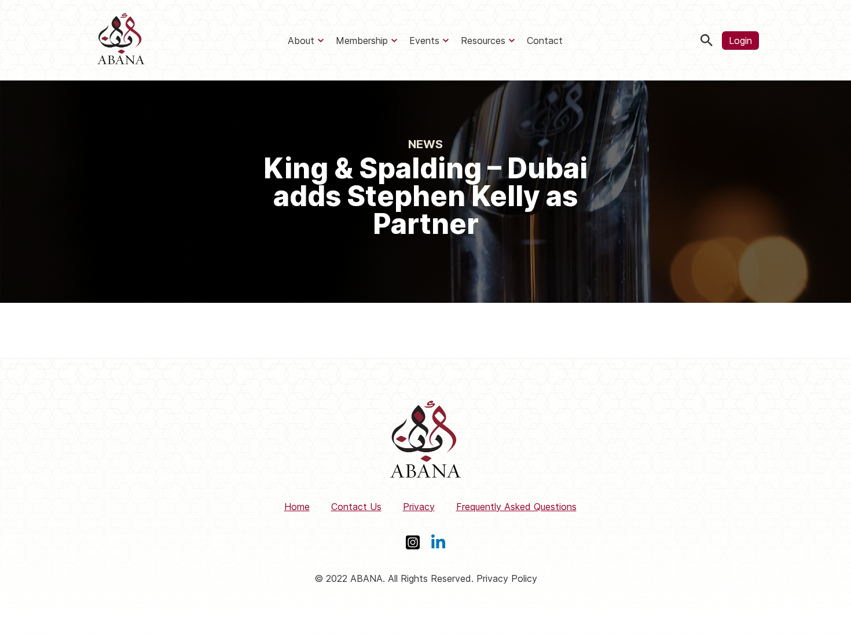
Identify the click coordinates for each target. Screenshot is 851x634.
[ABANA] (121, 40)
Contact (545, 40)
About (301, 40)
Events (424, 40)
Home (297, 506)
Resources (483, 40)
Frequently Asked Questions (516, 506)
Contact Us (356, 506)
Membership (362, 40)
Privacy (419, 506)
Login (740, 40)
